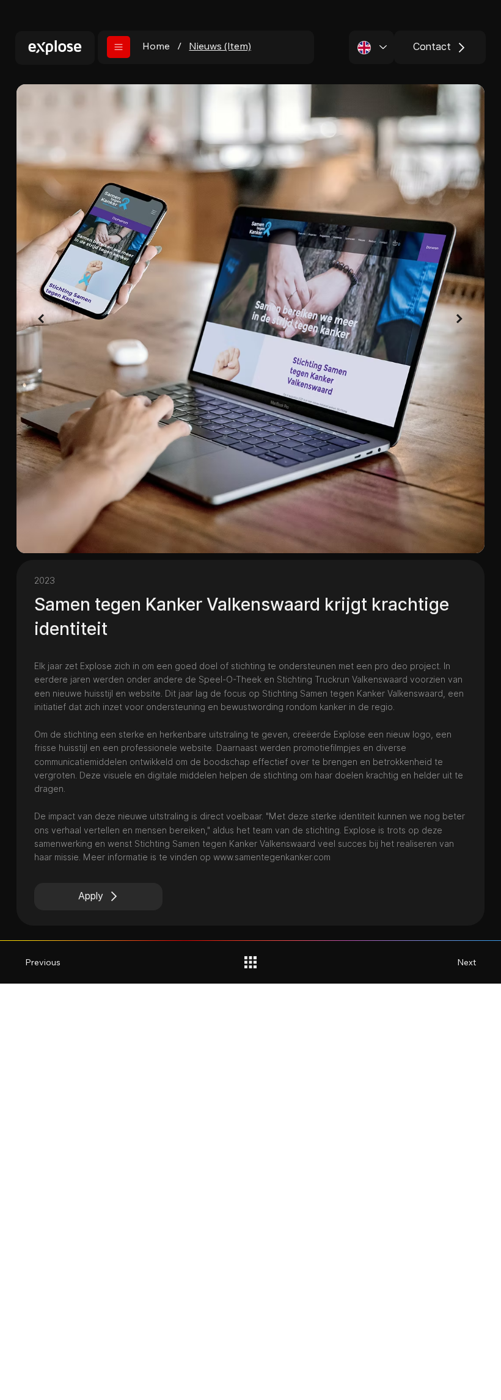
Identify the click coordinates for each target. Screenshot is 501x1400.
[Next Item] (459, 319)
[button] (118, 47)
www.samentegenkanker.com (272, 857)
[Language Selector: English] (371, 47)
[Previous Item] (41, 319)
